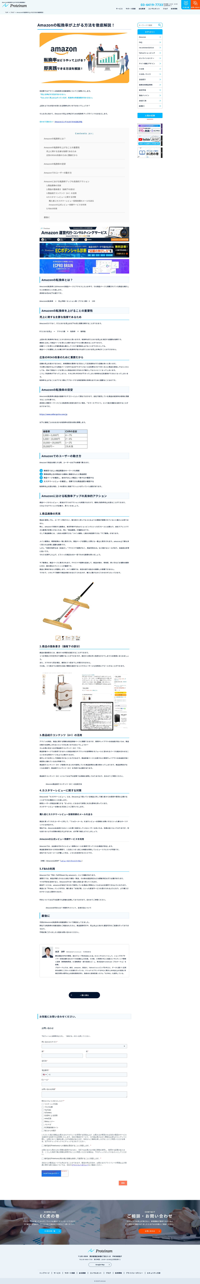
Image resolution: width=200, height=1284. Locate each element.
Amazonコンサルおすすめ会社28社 (68, 122)
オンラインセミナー (146, 58)
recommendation (146, 47)
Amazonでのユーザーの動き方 (58, 172)
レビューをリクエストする (71, 861)
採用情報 (174, 9)
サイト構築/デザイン (147, 63)
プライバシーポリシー (134, 1273)
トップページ (44, 1273)
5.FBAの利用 (51, 208)
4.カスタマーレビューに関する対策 (61, 197)
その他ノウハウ (145, 74)
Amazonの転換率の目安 (55, 163)
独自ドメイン (144, 95)
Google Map (100, 1265)
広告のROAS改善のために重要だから (62, 155)
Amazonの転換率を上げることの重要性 (62, 147)
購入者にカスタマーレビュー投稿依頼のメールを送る (71, 200)
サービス (119, 9)
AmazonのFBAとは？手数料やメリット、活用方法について (68, 908)
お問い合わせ (150, 1231)
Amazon (142, 37)
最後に (47, 217)
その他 (141, 69)
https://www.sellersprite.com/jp (53, 414)
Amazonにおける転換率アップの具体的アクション (66, 181)
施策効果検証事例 (146, 85)
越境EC (142, 106)
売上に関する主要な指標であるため (61, 151)
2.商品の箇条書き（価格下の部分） (61, 189)
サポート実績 (131, 9)
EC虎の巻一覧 (50, 1231)
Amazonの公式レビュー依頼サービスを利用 (67, 204)
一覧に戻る (84, 995)
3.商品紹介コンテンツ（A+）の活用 (61, 193)
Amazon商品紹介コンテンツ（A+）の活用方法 (64, 784)
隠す (91, 133)
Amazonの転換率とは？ (55, 138)
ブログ (165, 9)
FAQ (140, 42)
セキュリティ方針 (154, 1273)
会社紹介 (142, 79)
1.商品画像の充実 (53, 185)
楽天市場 (142, 90)
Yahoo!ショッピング (147, 53)
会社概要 (142, 9)
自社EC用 (142, 101)
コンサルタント (154, 9)
